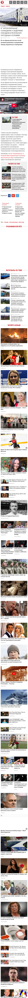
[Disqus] (14, 249)
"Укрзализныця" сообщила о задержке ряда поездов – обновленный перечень (18, 310)
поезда (6, 222)
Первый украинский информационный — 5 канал (2, 2)
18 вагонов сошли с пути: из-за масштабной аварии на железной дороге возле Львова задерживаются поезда (19, 177)
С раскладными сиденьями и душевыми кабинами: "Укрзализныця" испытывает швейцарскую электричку (19, 124)
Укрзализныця (13, 222)
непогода (21, 222)
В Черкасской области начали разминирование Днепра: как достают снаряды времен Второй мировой (20, 211)
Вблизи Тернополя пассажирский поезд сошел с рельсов (19, 287)
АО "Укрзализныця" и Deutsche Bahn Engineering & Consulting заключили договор (13, 155)
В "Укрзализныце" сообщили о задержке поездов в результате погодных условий (7, 210)
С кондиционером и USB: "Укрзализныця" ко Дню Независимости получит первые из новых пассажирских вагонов (18, 186)
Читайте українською (22, 37)
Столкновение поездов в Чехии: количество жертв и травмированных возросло (18, 294)
